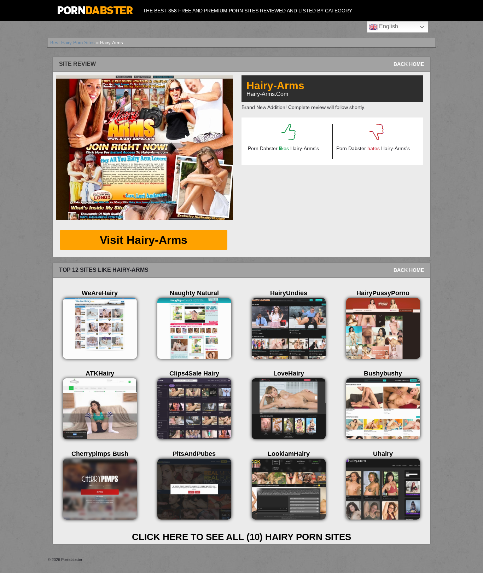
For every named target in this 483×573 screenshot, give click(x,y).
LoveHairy (288, 373)
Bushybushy (383, 373)
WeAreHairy (100, 293)
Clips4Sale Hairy (194, 373)
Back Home (409, 64)
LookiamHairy (289, 453)
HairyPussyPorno (382, 293)
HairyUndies (288, 293)
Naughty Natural (194, 293)
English (388, 26)
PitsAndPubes (194, 453)
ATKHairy (100, 373)
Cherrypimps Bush (99, 453)
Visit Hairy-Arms (143, 240)
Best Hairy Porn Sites (72, 42)
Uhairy (383, 453)
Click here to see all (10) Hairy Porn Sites (241, 537)
